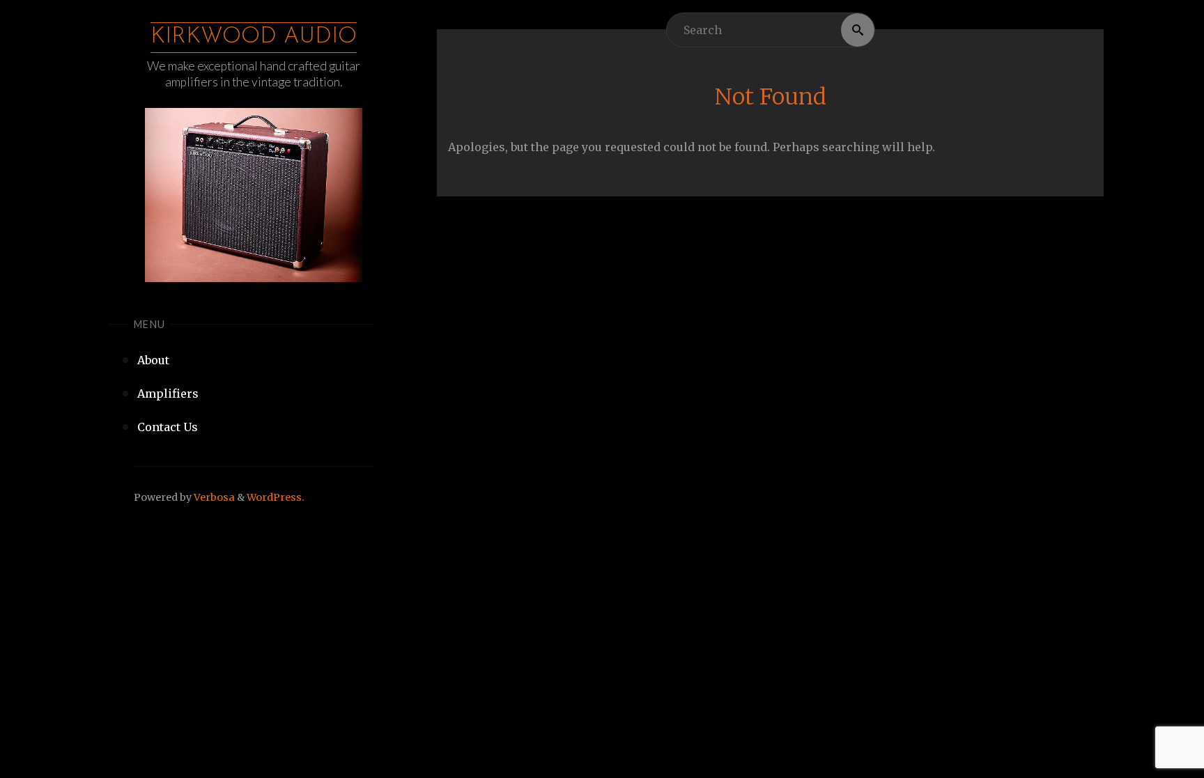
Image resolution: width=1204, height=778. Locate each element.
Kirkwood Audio (253, 37)
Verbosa (213, 497)
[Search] (857, 30)
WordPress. (275, 497)
